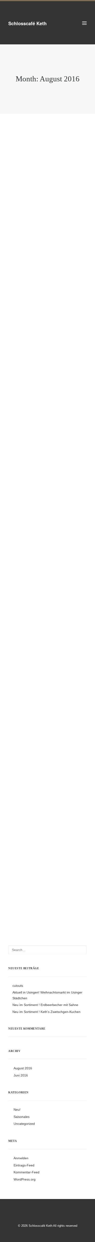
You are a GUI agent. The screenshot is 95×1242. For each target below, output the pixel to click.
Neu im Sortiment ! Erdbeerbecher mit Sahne (45, 1005)
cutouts (25, 220)
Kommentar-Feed (26, 1172)
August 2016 (23, 1068)
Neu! (17, 1109)
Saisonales (22, 1117)
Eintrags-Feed (24, 1165)
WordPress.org (25, 1179)
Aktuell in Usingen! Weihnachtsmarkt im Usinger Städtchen (41, 653)
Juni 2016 (21, 1075)
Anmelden (21, 1158)
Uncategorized (24, 1123)
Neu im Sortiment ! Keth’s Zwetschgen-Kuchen (46, 1012)
